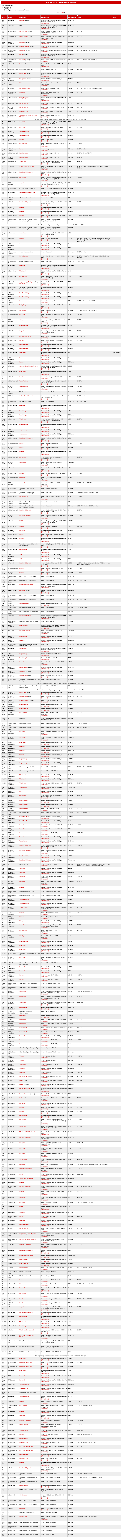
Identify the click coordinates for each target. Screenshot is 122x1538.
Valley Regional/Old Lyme (26, 166)
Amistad (21, 526)
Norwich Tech (23, 31)
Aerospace (22, 457)
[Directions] (45, 23)
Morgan (21, 207)
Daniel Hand (29, 115)
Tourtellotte (23, 837)
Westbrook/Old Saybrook (27, 1132)
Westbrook (22, 161)
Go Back (61, 12)
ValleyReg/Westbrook (25, 1168)
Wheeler (21, 1056)
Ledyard (21, 1098)
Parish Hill (22, 73)
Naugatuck (22, 78)
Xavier (21, 1216)
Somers (21, 1401)
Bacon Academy (24, 46)
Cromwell (22, 50)
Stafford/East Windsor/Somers (28, 366)
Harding (21, 340)
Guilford (21, 568)
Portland (21, 139)
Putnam (21, 64)
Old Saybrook (23, 143)
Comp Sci (22, 925)
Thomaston (22, 1064)
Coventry (22, 640)
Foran (21, 54)
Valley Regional (24, 97)
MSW (29, 336)
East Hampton (23, 111)
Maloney (22, 42)
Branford (22, 20)
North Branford (23, 103)
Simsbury (22, 115)
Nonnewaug (22, 301)
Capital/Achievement (25, 88)
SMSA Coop (23, 648)
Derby (21, 791)
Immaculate (23, 636)
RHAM (21, 1080)
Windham (22, 671)
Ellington (21, 238)
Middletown (22, 83)
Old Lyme (22, 127)
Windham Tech (23, 675)
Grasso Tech (23, 1027)
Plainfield (22, 746)
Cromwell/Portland (25, 615)
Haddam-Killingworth (26, 172)
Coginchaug (22, 177)
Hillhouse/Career (24, 1076)
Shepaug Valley (23, 36)
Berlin (21, 1206)
